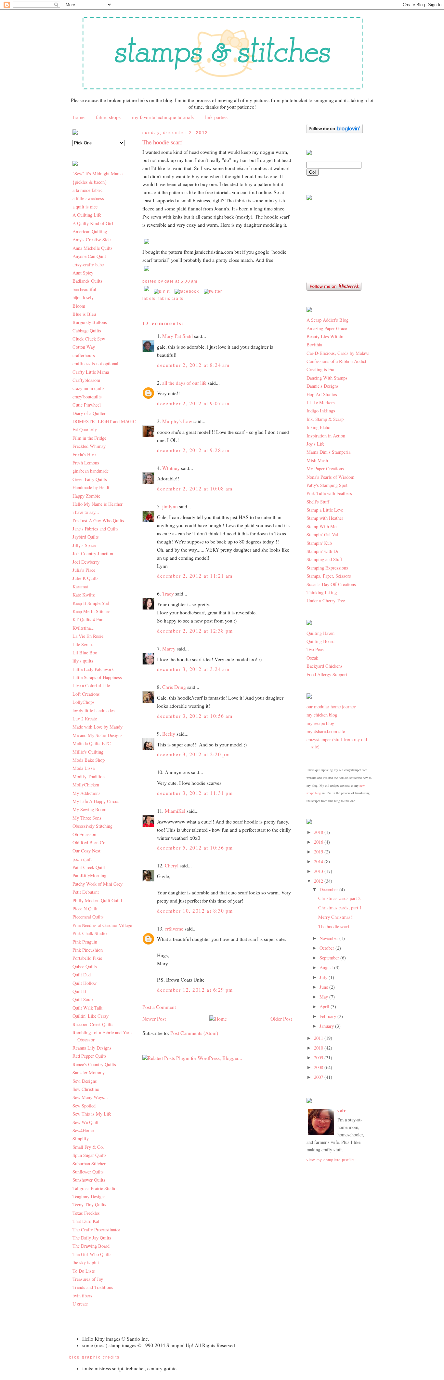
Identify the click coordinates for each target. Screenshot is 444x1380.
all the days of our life (184, 383)
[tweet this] (213, 291)
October (327, 948)
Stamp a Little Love (325, 510)
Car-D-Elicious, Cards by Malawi (338, 353)
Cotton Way (83, 347)
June (324, 987)
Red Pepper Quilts (89, 1056)
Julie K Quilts (85, 578)
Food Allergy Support (327, 674)
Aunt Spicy (82, 273)
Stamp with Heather (325, 518)
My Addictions (86, 793)
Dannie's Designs (323, 386)
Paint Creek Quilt (88, 867)
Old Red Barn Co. (89, 842)
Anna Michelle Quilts (92, 248)
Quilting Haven (320, 633)
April (325, 1006)
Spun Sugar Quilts (89, 1155)
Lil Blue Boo (84, 653)
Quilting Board (320, 641)
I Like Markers (321, 402)
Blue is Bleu (84, 314)
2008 (319, 1067)
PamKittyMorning (89, 875)
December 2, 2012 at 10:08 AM (195, 488)
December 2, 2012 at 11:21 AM (195, 575)
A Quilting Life (86, 215)
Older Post (281, 1018)
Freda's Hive (84, 454)
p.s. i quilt (82, 859)
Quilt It (79, 991)
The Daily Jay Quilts (91, 1238)
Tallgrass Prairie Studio (94, 1188)
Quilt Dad (81, 974)
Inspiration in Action (326, 436)
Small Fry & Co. (88, 1147)
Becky (168, 733)
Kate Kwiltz (83, 595)
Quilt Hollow (84, 983)
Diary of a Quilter (89, 413)
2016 (319, 842)
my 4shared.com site (326, 731)
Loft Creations (86, 694)
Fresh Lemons (85, 463)
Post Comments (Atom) (194, 1033)
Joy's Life (315, 444)
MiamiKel (175, 811)
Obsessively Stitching (92, 826)
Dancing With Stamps (327, 378)
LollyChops (83, 702)
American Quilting (89, 231)
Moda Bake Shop (88, 760)
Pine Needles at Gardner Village (102, 925)
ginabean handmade (90, 471)
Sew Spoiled (84, 1106)
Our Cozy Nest (86, 851)
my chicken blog (322, 715)
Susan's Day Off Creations (331, 584)
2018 (319, 832)
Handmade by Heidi (90, 487)
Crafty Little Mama (90, 372)
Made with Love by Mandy (97, 727)
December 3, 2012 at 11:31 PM (195, 793)
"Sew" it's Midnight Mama (97, 173)
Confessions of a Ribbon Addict (336, 361)
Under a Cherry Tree (326, 600)
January (327, 1026)
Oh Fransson (84, 834)
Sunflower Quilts (88, 1172)
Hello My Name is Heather (97, 504)
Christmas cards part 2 (339, 898)
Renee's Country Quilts (94, 1064)
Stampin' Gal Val (322, 534)
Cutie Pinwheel (86, 405)
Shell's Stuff (318, 502)
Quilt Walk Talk (87, 1008)
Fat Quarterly (84, 429)
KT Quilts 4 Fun (87, 619)
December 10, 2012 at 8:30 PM (195, 910)
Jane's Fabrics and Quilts (95, 529)
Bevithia (314, 345)
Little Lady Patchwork (93, 669)
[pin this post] (161, 291)
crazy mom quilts (88, 388)
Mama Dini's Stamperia (328, 452)
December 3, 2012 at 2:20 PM (193, 754)
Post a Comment (159, 1007)
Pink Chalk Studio (89, 933)
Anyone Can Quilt (89, 256)
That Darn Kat (85, 1221)
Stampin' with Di (322, 551)
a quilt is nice (85, 207)
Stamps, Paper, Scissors (329, 576)
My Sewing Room (89, 809)
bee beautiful (84, 289)
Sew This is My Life (91, 1114)
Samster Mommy (88, 1072)
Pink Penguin (84, 942)
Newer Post (154, 1018)
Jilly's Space (84, 545)
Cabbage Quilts (86, 331)
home (79, 117)
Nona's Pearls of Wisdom (330, 477)
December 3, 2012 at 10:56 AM (195, 716)
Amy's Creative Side (91, 239)
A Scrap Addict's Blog (327, 320)
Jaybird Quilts (85, 537)
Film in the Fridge (89, 438)
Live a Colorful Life (91, 685)
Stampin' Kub (319, 543)
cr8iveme (174, 928)
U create (80, 1304)
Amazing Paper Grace (327, 328)
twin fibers (82, 1296)
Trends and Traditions (92, 1287)
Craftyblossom (86, 380)
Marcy (169, 648)
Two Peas (315, 649)
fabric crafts (171, 298)
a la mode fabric (87, 190)
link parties (216, 117)
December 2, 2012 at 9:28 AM (193, 450)
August (327, 967)
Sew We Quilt (85, 1122)
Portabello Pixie (87, 958)
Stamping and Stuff (324, 559)
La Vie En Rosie (87, 636)
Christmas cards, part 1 (340, 907)
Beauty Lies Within (325, 336)
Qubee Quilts (84, 966)
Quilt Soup (82, 999)
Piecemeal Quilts (88, 917)
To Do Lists (83, 1271)
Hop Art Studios (322, 394)
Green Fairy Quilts (89, 479)
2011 (319, 1038)
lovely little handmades (93, 710)
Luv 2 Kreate (84, 719)
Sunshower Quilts (88, 1180)
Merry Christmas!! (336, 917)
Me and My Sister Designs (97, 735)
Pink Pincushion (87, 950)
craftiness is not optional (95, 363)
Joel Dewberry (85, 562)
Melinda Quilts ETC (91, 743)
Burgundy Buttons (89, 322)
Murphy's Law (177, 421)
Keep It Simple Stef (90, 603)
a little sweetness (88, 198)
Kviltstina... (83, 628)
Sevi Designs (84, 1081)
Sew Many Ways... (90, 1097)
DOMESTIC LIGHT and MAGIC (104, 421)
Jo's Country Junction (92, 553)
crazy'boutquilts (87, 397)
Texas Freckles (86, 1213)
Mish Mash (317, 460)
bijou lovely (83, 297)
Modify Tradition (88, 776)
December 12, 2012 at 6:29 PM (195, 989)
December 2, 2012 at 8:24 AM (193, 365)
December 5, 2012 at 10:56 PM (195, 847)
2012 (319, 881)
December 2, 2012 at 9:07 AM (193, 403)
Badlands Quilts (87, 281)
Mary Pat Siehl (177, 336)
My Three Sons (86, 818)
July (324, 977)
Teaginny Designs (89, 1196)
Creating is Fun (321, 369)
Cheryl (171, 865)
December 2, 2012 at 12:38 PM (195, 630)
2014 (319, 861)
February (328, 1016)
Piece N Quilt (85, 908)
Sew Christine (85, 1089)
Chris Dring (174, 687)
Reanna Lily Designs (91, 1048)
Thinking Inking (322, 592)
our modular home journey (331, 706)
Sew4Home (83, 1130)
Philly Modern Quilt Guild (97, 900)
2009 (319, 1057)
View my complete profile (330, 1160)
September (330, 958)
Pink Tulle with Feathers (329, 493)
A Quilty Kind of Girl (92, 223)
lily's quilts (82, 661)
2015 (319, 852)
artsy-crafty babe (88, 264)
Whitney (171, 468)
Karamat (80, 586)
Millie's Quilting (87, 752)
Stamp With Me (321, 526)
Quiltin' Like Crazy (90, 1016)
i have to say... (85, 512)
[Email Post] (147, 291)
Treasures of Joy (87, 1279)
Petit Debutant (85, 892)
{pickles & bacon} (89, 182)
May (324, 997)
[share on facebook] (187, 291)
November (329, 938)
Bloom (78, 306)
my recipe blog (320, 723)
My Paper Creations (325, 468)
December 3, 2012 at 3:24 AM (193, 669)
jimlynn (170, 506)
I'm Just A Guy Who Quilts (98, 520)
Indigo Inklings (321, 411)
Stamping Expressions (327, 568)
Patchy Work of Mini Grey (97, 884)
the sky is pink (86, 1262)
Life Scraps (83, 644)
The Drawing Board (91, 1246)
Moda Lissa (83, 768)
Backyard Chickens (325, 666)
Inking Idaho (318, 427)
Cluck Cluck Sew (88, 339)
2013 (319, 871)
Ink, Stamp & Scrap (325, 419)
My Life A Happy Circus (95, 801)
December (329, 889)
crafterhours (83, 355)
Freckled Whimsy (89, 446)
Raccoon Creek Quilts (92, 1024)
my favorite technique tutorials (163, 117)
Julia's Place (83, 570)
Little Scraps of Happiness (97, 677)
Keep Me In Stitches (91, 611)
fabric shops (108, 117)
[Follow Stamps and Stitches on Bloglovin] (335, 131)
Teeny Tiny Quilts (89, 1204)
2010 (319, 1048)
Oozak (312, 658)
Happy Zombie (86, 496)
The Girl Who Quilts (91, 1254)
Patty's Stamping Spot (327, 485)
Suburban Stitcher (89, 1163)
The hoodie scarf (162, 142)
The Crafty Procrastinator (96, 1229)
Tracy (168, 593)
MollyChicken (85, 785)
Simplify (80, 1138)
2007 (319, 1077)
